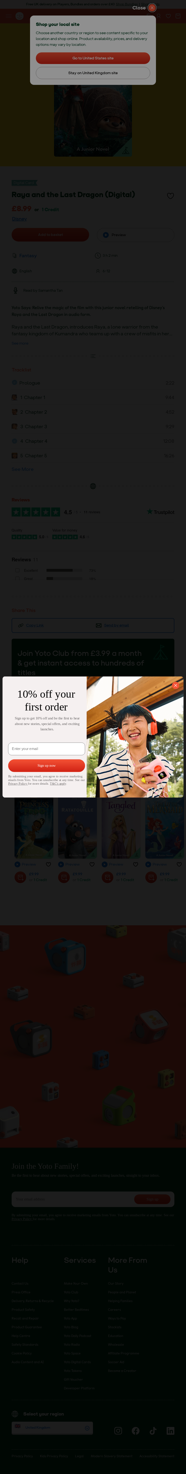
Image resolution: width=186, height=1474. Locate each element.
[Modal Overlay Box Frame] (93, 737)
